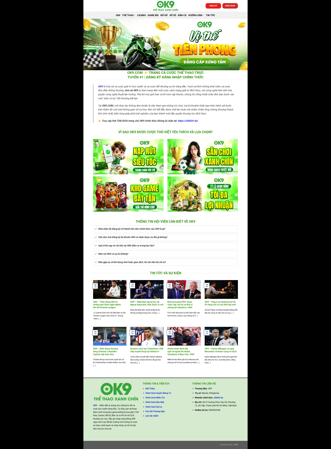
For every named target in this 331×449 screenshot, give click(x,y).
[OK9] (165, 6)
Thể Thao (128, 15)
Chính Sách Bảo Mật (154, 402)
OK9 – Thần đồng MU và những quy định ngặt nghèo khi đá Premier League (107, 305)
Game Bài (153, 15)
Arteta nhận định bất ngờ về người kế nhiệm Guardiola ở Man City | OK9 (180, 351)
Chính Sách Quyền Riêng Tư (158, 393)
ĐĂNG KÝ (213, 6)
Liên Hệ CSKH (151, 416)
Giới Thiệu (150, 388)
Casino (141, 15)
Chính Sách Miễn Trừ (155, 397)
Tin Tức (210, 15)
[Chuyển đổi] (95, 229)
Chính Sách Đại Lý (153, 407)
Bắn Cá (182, 15)
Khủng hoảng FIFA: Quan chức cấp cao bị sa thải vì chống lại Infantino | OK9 (180, 305)
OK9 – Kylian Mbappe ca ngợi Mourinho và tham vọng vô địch (221, 350)
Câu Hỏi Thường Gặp (155, 411)
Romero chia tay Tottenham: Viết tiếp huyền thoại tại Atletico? (146, 350)
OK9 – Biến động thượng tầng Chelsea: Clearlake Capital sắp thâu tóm (105, 351)
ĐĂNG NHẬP (230, 6)
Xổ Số (173, 15)
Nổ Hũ (164, 15)
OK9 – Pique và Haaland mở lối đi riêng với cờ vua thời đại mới (220, 303)
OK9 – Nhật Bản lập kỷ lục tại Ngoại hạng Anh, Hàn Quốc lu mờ (146, 303)
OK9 (118, 15)
